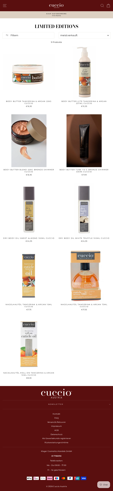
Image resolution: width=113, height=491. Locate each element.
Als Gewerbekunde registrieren (56, 438)
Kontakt (56, 414)
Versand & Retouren (56, 422)
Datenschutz (57, 434)
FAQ (56, 418)
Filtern (14, 35)
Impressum (56, 426)
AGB (56, 430)
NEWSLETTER (55, 404)
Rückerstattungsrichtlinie (56, 442)
